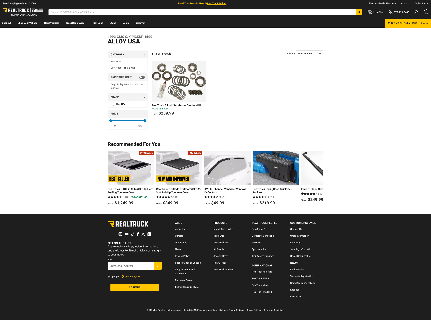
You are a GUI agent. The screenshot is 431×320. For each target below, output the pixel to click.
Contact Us (296, 229)
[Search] (359, 12)
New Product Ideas (223, 269)
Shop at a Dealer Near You (382, 3)
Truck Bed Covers (75, 23)
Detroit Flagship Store (187, 287)
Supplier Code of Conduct (188, 262)
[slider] (110, 120)
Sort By (291, 53)
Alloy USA (121, 104)
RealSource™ (258, 229)
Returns (294, 262)
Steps (113, 23)
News (178, 249)
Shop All (6, 23)
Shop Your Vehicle (27, 23)
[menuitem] (6, 23)
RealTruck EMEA (260, 278)
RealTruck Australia (262, 271)
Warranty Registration (301, 276)
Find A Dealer (297, 269)
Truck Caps (97, 23)
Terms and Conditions (274, 310)
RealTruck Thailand (262, 292)
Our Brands (181, 242)
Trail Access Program (263, 256)
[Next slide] (320, 178)
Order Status (421, 3)
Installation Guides (223, 229)
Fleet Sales (295, 296)
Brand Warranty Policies (302, 283)
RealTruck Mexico (261, 285)
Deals (126, 23)
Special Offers (220, 256)
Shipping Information (301, 249)
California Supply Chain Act (231, 310)
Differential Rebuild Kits (123, 67)
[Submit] (158, 266)
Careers (179, 235)
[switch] (127, 77)
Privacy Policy (182, 256)
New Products (51, 23)
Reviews (256, 242)
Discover (140, 23)
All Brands (218, 249)
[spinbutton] (115, 126)
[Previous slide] (111, 178)
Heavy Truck (219, 262)
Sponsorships (259, 249)
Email (111, 259)
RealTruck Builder (216, 3)
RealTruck (116, 61)
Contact (405, 3)
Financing (295, 242)
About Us (180, 229)
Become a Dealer (183, 280)
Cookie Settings (254, 310)
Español (294, 289)
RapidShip (218, 235)
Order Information (299, 235)
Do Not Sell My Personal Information (200, 310)
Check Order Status (300, 256)
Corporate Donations (263, 235)
